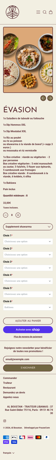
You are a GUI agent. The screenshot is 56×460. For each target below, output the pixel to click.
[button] (44, 12)
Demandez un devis (14, 392)
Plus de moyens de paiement (28, 336)
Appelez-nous (11, 397)
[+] (18, 215)
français (7, 453)
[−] (5, 215)
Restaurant (9, 387)
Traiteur (7, 382)
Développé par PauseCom (37, 427)
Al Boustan (16, 427)
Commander (10, 378)
